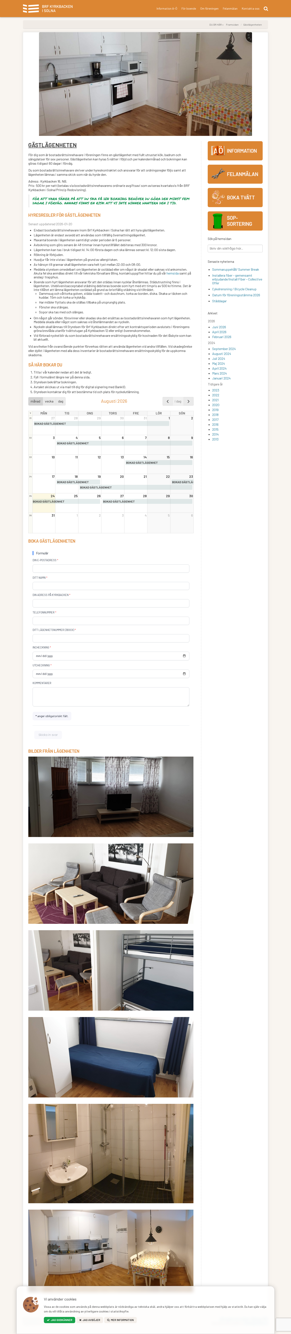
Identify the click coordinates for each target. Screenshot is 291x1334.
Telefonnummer (44, 612)
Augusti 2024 (221, 354)
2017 (215, 419)
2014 (215, 434)
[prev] (168, 401)
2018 (215, 415)
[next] (189, 401)
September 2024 (224, 349)
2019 (215, 410)
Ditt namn (39, 577)
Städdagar (219, 301)
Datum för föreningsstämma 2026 (236, 295)
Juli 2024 (218, 358)
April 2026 (219, 332)
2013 (215, 439)
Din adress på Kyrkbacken (51, 595)
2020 (215, 405)
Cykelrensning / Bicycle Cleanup (234, 289)
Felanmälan (230, 8)
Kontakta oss (250, 8)
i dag (178, 401)
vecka (49, 401)
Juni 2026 (219, 327)
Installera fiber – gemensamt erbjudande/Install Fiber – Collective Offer (237, 279)
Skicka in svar (48, 735)
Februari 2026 (221, 337)
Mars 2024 (219, 373)
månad (35, 401)
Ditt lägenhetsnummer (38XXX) (53, 630)
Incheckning (41, 647)
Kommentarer (42, 683)
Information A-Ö (167, 8)
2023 (215, 390)
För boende (189, 8)
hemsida (173, 273)
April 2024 (219, 368)
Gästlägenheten (252, 24)
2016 (215, 424)
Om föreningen (209, 8)
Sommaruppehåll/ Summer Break (235, 269)
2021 (215, 400)
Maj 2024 (218, 363)
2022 (215, 395)
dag (60, 401)
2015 (215, 429)
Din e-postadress (44, 560)
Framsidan (232, 24)
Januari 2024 (221, 378)
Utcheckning (41, 665)
